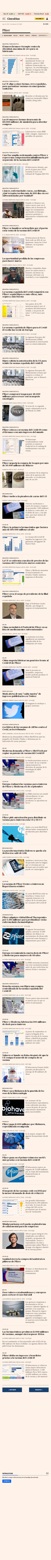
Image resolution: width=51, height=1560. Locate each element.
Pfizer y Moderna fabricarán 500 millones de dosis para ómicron (24, 1023)
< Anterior (12, 1390)
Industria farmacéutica (10, 44)
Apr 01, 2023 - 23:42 (25, 265)
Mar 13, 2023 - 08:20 (25, 403)
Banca (28, 35)
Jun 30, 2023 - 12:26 (21, 93)
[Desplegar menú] (4, 19)
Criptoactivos (44, 35)
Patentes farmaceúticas (10, 724)
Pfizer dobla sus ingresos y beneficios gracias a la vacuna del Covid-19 (21, 1357)
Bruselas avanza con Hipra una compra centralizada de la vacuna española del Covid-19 (22, 988)
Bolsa (16, 35)
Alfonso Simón (7, 403)
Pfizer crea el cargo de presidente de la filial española (25, 595)
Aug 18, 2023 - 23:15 (28, 55)
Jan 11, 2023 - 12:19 (23, 600)
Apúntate (6, 1481)
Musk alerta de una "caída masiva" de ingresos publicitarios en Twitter (21, 695)
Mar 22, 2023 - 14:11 (28, 367)
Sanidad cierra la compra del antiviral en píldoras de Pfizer (23, 1260)
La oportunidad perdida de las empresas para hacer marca (23, 260)
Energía (34, 35)
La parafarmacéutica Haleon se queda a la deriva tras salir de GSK (24, 852)
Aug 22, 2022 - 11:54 (17, 824)
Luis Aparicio (6, 1299)
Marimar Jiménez (8, 700)
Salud (4, 624)
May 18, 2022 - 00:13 (23, 1028)
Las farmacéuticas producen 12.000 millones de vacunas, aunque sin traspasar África (25, 1333)
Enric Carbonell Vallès (10, 733)
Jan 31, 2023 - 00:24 (28, 567)
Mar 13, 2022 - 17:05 (24, 1299)
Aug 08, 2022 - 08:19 (22, 926)
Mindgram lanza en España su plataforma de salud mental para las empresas (24, 1225)
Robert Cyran (7, 500)
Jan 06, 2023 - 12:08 (30, 667)
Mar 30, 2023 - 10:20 (29, 334)
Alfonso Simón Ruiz (8, 55)
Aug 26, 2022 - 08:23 (23, 757)
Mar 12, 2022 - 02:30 (23, 1338)
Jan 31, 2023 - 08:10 (23, 534)
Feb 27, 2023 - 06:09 (16, 469)
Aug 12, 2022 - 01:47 (21, 857)
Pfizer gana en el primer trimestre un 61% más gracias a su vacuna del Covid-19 (24, 1159)
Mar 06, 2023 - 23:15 (28, 436)
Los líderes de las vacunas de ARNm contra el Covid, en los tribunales (24, 728)
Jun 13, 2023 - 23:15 (28, 128)
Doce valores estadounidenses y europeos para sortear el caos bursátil (24, 1294)
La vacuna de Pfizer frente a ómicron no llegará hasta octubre (23, 885)
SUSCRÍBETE (40, 19)
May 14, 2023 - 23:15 (28, 200)
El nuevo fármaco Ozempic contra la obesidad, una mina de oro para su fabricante (21, 49)
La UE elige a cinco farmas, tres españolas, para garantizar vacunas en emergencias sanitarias (24, 86)
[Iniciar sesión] (47, 19)
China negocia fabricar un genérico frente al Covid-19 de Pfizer (25, 662)
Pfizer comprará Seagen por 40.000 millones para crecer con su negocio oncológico (21, 396)
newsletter (7, 1473)
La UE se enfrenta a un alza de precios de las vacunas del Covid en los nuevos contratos (25, 562)
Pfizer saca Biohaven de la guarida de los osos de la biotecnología (23, 1092)
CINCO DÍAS (5, 824)
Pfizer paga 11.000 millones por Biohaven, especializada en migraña (23, 1125)
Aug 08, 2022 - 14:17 (17, 890)
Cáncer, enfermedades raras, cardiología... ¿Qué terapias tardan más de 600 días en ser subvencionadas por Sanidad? (25, 193)
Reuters (5, 634)
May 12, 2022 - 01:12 (19, 1097)
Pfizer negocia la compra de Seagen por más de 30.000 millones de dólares (25, 464)
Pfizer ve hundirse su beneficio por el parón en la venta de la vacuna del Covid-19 (25, 229)
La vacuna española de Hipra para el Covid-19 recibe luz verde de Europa (24, 329)
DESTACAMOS (8, 35)
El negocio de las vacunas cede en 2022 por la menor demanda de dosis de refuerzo (24, 1192)
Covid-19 (5, 525)
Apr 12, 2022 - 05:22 (23, 1197)
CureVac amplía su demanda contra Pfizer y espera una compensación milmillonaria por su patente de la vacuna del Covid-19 (25, 157)
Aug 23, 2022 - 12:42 (23, 791)
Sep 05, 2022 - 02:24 (33, 733)
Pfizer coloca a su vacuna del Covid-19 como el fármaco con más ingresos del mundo (24, 431)
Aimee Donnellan (8, 857)
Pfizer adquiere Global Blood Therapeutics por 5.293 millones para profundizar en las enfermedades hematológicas (24, 920)
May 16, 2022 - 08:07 (23, 1064)
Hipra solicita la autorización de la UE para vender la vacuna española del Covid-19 (24, 362)
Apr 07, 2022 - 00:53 (26, 1230)
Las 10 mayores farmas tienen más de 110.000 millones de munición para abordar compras (24, 122)
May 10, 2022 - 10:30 (17, 1131)
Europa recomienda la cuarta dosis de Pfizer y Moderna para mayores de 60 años (25, 954)
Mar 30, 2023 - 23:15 (28, 301)
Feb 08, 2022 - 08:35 (23, 1362)
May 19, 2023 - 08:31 (21, 164)
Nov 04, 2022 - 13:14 (27, 700)
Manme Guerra (7, 265)
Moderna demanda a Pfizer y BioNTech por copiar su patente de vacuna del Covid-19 (24, 752)
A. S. (3, 235)
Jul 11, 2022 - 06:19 (23, 959)
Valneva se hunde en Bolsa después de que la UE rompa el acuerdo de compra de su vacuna (25, 1058)
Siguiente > (39, 1390)
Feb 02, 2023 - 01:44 (19, 500)
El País (46, 24)
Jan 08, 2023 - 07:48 (20, 634)
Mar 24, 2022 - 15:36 (17, 1265)
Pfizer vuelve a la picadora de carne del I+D (24, 497)
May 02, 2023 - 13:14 (18, 235)
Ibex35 (22, 35)
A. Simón (5, 93)
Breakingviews (7, 494)
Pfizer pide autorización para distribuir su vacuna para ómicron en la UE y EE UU (24, 819)
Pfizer (6, 30)
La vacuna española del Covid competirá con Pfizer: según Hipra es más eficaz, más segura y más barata (25, 294)
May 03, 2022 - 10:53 (16, 1164)
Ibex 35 (6, 14)
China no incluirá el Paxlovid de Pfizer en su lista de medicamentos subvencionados (24, 628)
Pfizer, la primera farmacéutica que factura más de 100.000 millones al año (25, 528)
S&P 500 (21, 14)
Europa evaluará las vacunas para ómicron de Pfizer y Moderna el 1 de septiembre (24, 785)
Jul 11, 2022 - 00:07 (23, 995)
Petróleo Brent (39, 14)
